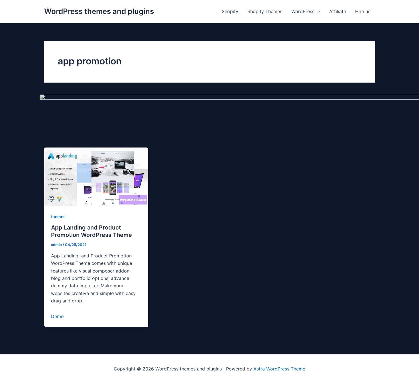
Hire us (362, 11)
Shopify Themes (264, 11)
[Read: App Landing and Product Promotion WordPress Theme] (96, 176)
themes (58, 216)
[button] (317, 11)
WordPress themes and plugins (99, 11)
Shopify (230, 11)
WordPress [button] (302, 11)
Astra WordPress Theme (279, 369)
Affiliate (337, 11)
